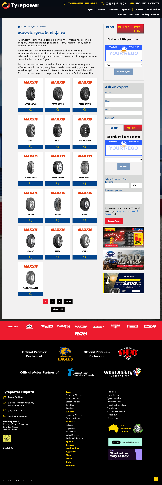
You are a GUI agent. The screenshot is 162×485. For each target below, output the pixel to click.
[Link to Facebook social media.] (156, 479)
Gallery (145, 14)
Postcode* (109, 118)
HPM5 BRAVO (58, 178)
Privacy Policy (120, 211)
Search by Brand (73, 401)
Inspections (70, 428)
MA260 (30, 214)
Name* (108, 92)
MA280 (85, 214)
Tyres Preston (112, 408)
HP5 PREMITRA (85, 141)
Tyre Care (70, 405)
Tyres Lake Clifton (115, 401)
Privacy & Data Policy (18, 481)
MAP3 (57, 251)
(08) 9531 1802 (116, 3)
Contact (139, 9)
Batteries (69, 425)
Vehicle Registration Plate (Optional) (116, 180)
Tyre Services (71, 431)
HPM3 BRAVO (31, 178)
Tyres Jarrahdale (114, 398)
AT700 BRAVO (31, 104)
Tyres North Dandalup (116, 405)
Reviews (155, 14)
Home (23, 26)
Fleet (131, 14)
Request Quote (114, 221)
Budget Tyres (112, 414)
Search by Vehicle (74, 395)
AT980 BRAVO (85, 104)
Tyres (90, 9)
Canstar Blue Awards (116, 411)
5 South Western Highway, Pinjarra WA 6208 (21, 404)
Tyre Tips (70, 408)
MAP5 (85, 251)
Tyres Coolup (113, 395)
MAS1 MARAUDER (30, 288)
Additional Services (74, 438)
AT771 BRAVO (58, 104)
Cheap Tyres (112, 418)
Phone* (108, 101)
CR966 (31, 141)
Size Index (111, 391)
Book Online (153, 9)
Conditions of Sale (33, 481)
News (137, 14)
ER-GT (57, 141)
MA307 (30, 251)
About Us (122, 14)
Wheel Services (72, 435)
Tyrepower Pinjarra (82, 3)
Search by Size (72, 398)
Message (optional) (113, 190)
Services (113, 9)
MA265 (58, 214)
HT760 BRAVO (85, 178)
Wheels (101, 9)
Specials (126, 9)
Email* (108, 109)
